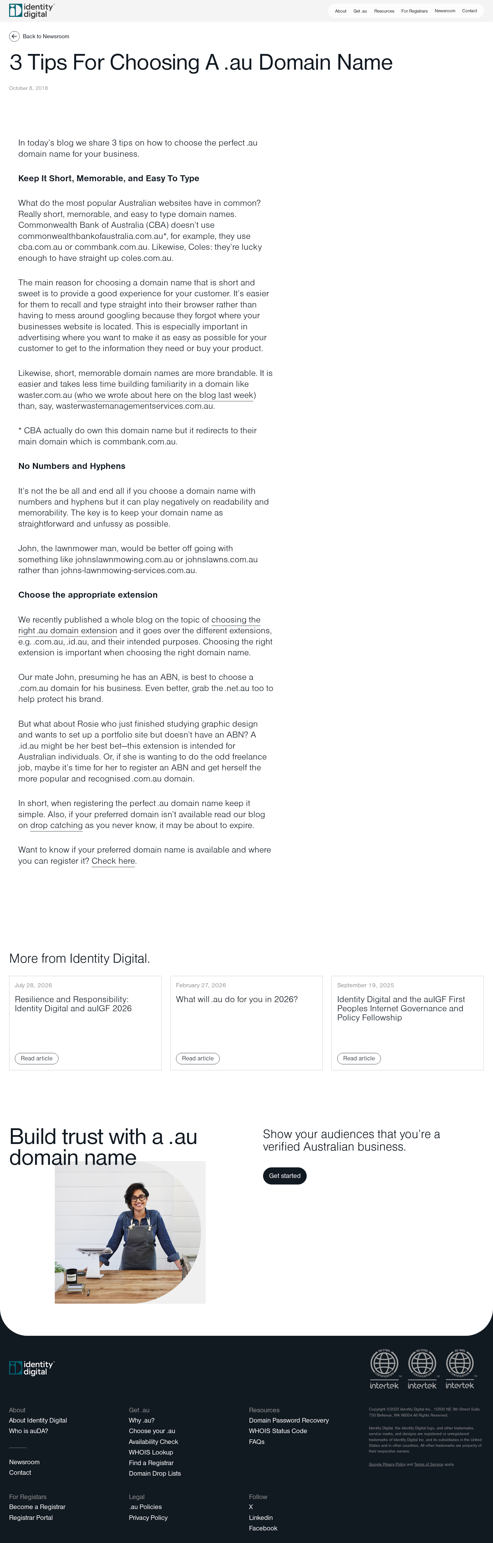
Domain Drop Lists (155, 1474)
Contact (469, 11)
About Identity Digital (38, 1421)
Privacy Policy (148, 1518)
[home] (32, 11)
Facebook (263, 1529)
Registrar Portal (31, 1518)
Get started (285, 1176)
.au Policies (145, 1507)
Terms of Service (428, 1465)
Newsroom (445, 11)
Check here (113, 862)
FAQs (256, 1442)
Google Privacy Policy (387, 1465)
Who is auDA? (28, 1432)
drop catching (56, 826)
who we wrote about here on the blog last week (165, 396)
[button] (340, 11)
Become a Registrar (37, 1507)
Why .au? (142, 1421)
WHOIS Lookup (151, 1453)
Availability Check (153, 1442)
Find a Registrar (151, 1464)
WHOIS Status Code (278, 1432)
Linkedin (261, 1518)
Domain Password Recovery (289, 1421)
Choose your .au (152, 1432)
